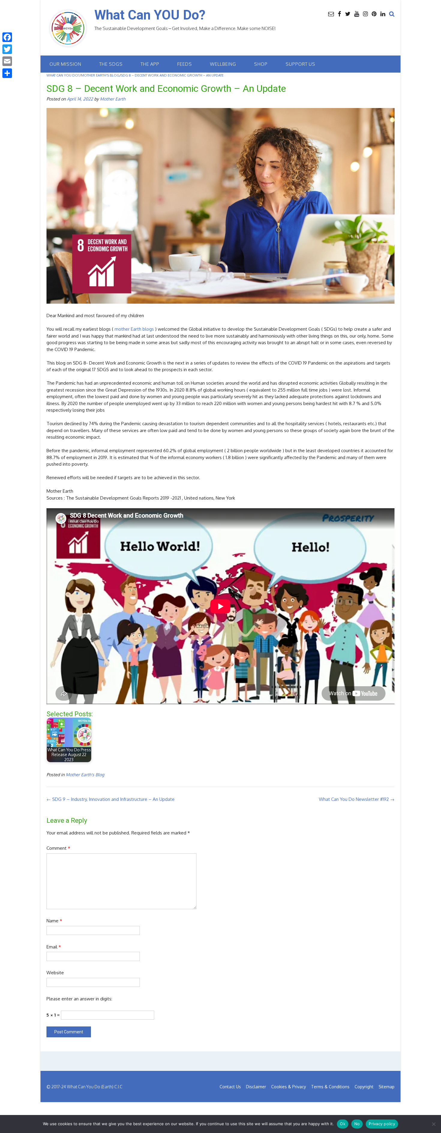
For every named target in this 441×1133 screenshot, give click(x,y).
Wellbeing (223, 64)
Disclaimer (256, 1087)
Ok (342, 1123)
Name (54, 921)
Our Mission (65, 64)
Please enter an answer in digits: (79, 999)
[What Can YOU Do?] (70, 28)
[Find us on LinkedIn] (382, 13)
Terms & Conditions (330, 1087)
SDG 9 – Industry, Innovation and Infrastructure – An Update (110, 799)
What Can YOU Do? (150, 15)
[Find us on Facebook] (339, 13)
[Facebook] (7, 37)
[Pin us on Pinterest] (374, 13)
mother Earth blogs (134, 329)
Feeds (184, 64)
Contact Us (230, 1087)
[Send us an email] (331, 13)
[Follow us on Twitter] (347, 13)
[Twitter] (7, 49)
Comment (58, 848)
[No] (433, 1124)
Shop (261, 64)
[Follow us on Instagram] (365, 13)
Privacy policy (382, 1123)
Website (55, 972)
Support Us (300, 64)
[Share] (7, 73)
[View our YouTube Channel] (356, 13)
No (357, 1123)
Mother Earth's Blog (85, 774)
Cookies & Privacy (288, 1087)
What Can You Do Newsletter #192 (356, 799)
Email (53, 947)
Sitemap (386, 1087)
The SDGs (111, 64)
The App (150, 64)
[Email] (7, 61)
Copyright (364, 1087)
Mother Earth (112, 98)
